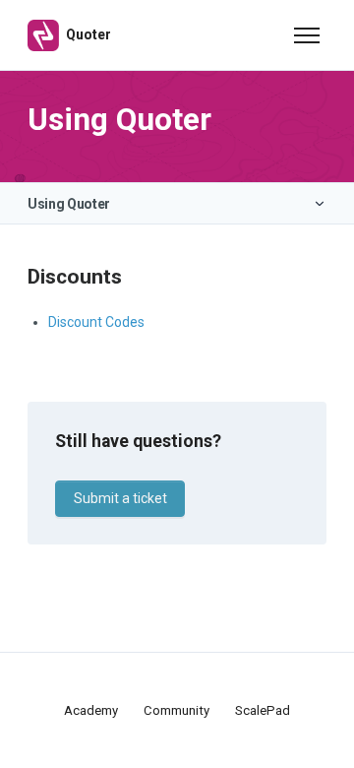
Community (176, 710)
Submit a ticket (120, 498)
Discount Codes (96, 322)
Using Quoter (69, 204)
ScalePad (262, 710)
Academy (91, 710)
